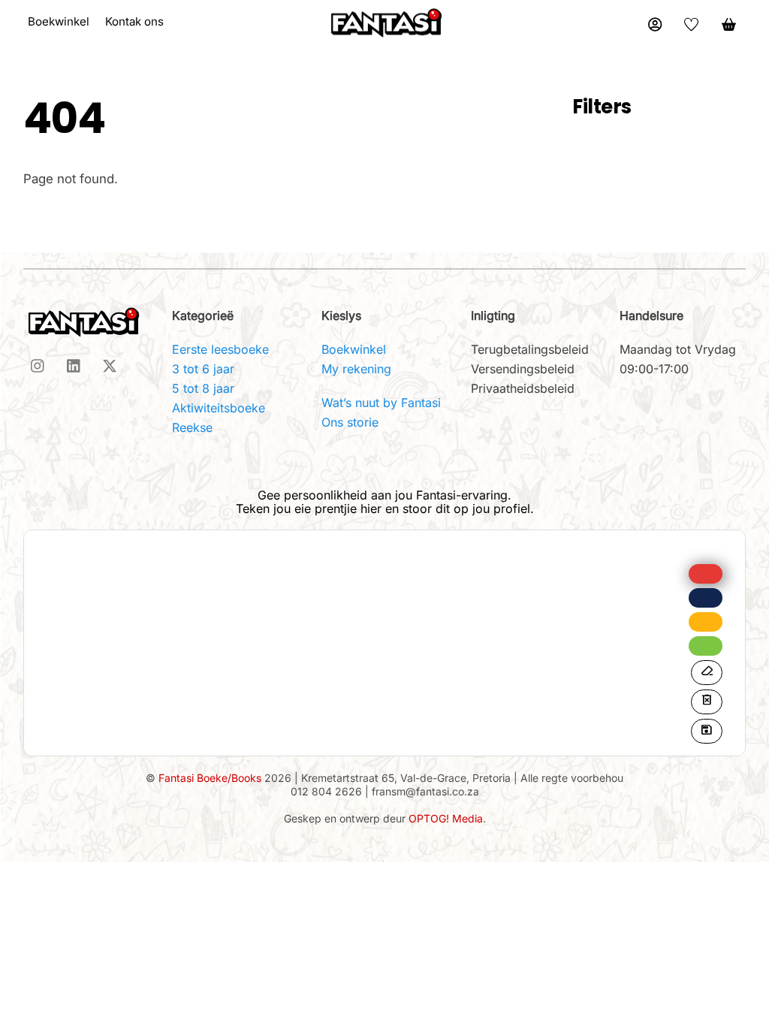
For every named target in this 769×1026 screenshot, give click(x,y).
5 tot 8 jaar (203, 388)
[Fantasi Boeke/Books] (386, 22)
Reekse (192, 427)
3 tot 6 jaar (203, 368)
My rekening (356, 368)
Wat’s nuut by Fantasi (381, 402)
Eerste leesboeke (220, 349)
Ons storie (349, 422)
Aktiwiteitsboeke (218, 407)
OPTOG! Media (446, 818)
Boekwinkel (353, 349)
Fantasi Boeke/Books (209, 777)
